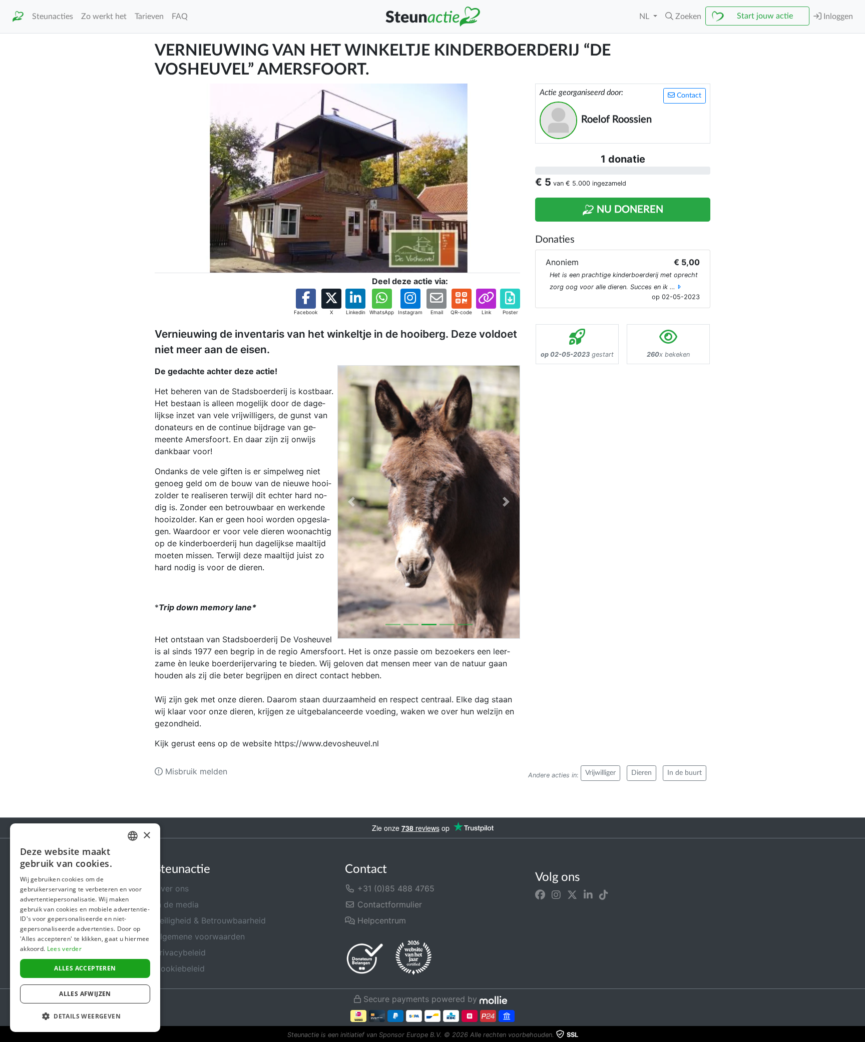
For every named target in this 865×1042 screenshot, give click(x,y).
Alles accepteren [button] (85, 968)
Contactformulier (388, 904)
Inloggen (837, 17)
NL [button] (645, 17)
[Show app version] (858, 1035)
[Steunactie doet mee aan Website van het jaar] (413, 957)
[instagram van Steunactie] (556, 894)
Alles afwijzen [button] (85, 993)
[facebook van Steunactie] (540, 894)
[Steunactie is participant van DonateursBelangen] (365, 958)
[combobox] (133, 836)
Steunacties (52, 17)
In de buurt (684, 772)
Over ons (172, 888)
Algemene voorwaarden (200, 936)
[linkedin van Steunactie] (588, 894)
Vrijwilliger (600, 772)
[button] (683, 17)
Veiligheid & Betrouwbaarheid (210, 920)
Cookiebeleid (180, 968)
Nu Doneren (628, 210)
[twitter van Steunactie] (572, 894)
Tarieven (149, 17)
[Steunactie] (18, 17)
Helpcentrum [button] (380, 920)
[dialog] (85, 927)
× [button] (146, 835)
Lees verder (64, 948)
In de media (177, 904)
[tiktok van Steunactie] (603, 894)
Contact (688, 95)
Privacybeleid (180, 952)
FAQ (180, 17)
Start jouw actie (765, 16)
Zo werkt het (104, 17)
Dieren (641, 772)
